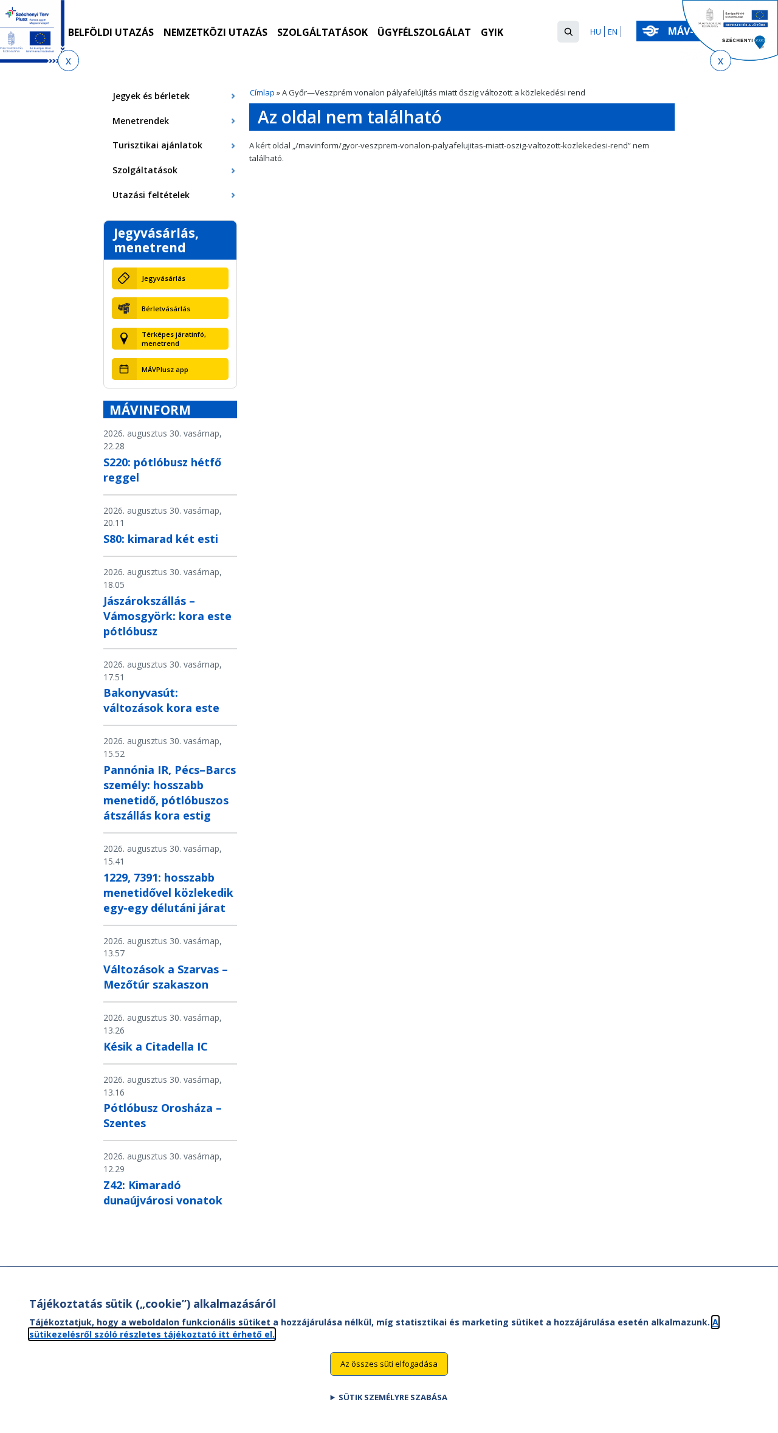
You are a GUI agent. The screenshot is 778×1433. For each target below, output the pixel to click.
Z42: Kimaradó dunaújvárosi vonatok (162, 1192)
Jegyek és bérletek (151, 96)
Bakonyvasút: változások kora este (161, 700)
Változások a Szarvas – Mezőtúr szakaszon (165, 977)
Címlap (262, 92)
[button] (568, 32)
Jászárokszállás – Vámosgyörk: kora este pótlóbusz (167, 615)
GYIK (492, 32)
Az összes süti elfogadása (389, 1363)
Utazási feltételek (151, 195)
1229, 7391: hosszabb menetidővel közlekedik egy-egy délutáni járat (168, 892)
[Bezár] (68, 60)
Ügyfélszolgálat (424, 32)
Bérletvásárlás (166, 308)
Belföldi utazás (111, 32)
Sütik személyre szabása (393, 1397)
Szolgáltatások (322, 32)
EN (613, 31)
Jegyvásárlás (163, 278)
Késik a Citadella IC (155, 1046)
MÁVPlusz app (165, 369)
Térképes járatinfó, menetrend (174, 339)
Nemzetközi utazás (215, 32)
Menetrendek (140, 120)
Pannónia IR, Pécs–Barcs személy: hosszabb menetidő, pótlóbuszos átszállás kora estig (169, 792)
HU (595, 31)
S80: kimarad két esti (160, 538)
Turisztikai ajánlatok (157, 145)
